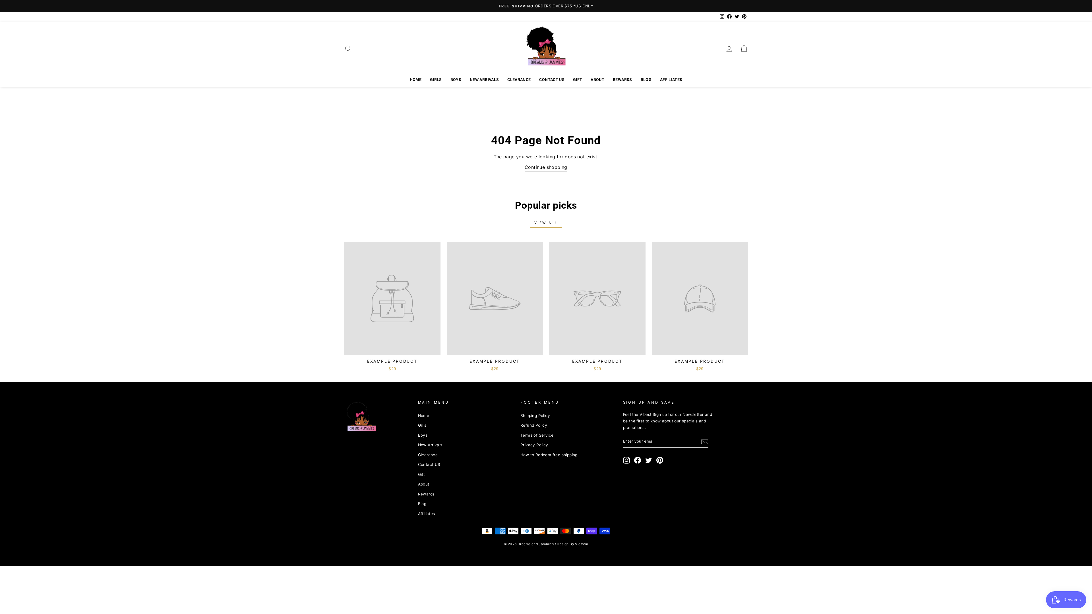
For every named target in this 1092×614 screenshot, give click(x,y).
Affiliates (671, 79)
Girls (436, 79)
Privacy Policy (534, 445)
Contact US (551, 79)
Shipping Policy (535, 415)
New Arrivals (484, 79)
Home (415, 79)
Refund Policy (533, 425)
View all (546, 223)
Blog (646, 79)
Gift (577, 79)
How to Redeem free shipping (549, 455)
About (597, 79)
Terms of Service (536, 435)
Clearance (519, 79)
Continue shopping (546, 167)
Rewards (622, 79)
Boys (455, 79)
